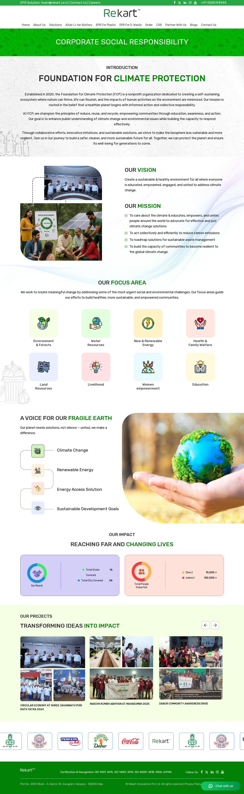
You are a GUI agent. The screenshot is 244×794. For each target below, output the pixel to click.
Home (26, 25)
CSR (159, 25)
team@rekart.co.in (54, 3)
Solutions (55, 25)
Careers (94, 3)
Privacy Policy (193, 784)
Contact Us (78, 3)
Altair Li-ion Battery (78, 25)
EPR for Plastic (106, 25)
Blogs (194, 25)
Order (149, 25)
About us (39, 25)
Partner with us (175, 25)
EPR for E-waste (130, 25)
